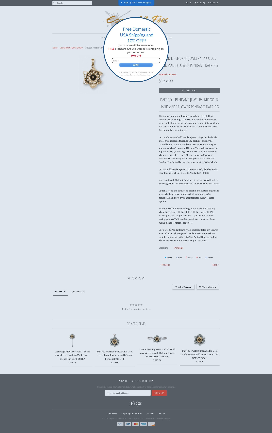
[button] (164, 21)
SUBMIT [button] (136, 64)
